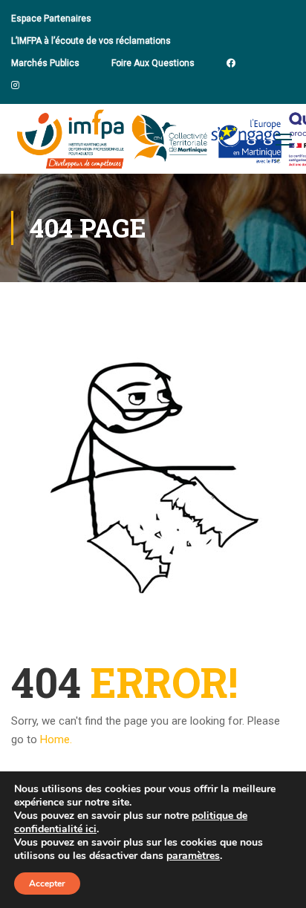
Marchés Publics (45, 63)
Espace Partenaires (51, 18)
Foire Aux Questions (153, 63)
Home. (56, 739)
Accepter (47, 883)
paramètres (193, 856)
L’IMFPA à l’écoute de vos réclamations (91, 41)
